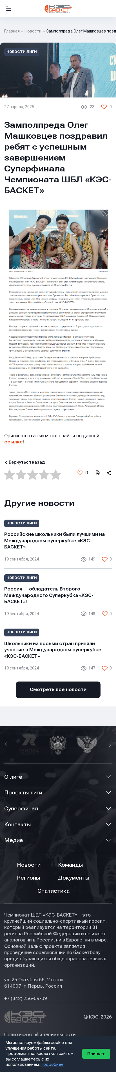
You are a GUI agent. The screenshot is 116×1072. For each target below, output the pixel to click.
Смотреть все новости (58, 689)
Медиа (13, 840)
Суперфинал (21, 808)
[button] (6, 744)
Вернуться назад (27, 462)
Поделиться (109, 473)
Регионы (28, 878)
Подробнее (52, 1064)
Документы (73, 878)
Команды (70, 865)
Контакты (17, 824)
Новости (32, 31)
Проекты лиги (23, 792)
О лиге (13, 777)
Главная (12, 31)
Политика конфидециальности (40, 1034)
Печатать (97, 473)
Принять (96, 1054)
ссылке (13, 442)
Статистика (53, 891)
